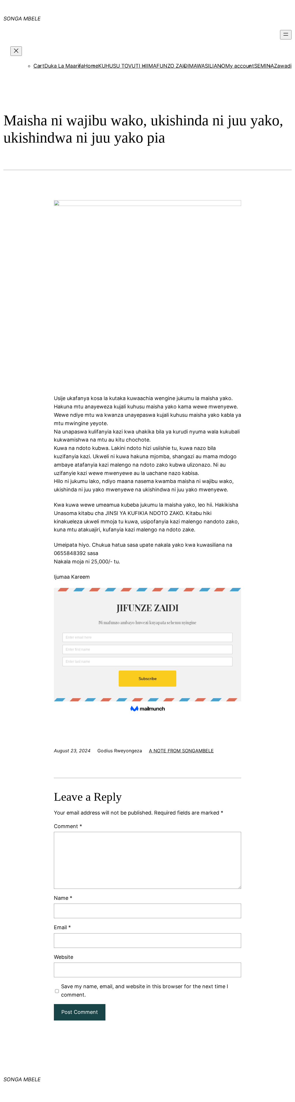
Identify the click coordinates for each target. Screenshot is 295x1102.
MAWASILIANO (207, 66)
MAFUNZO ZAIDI (168, 66)
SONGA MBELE (22, 1079)
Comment (68, 826)
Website (63, 957)
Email (62, 927)
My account (239, 66)
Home (91, 66)
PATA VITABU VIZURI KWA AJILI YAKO (113, 10)
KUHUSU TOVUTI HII (123, 66)
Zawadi (283, 66)
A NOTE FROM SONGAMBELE (181, 750)
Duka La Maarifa (64, 66)
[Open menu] (286, 34)
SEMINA (264, 66)
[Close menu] (16, 51)
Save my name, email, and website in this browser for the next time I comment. (144, 990)
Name (63, 898)
